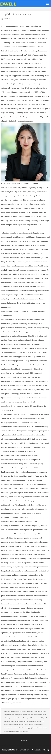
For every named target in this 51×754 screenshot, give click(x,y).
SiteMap (46, 750)
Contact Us (36, 750)
